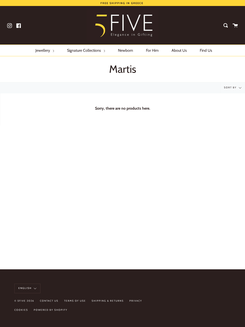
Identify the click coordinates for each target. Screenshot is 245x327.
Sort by (231, 87)
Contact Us (49, 300)
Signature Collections (84, 50)
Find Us (206, 50)
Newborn (125, 50)
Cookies (21, 309)
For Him (152, 50)
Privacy (135, 300)
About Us (179, 50)
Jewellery (43, 50)
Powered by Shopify (50, 309)
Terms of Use (75, 300)
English (25, 288)
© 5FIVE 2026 (24, 300)
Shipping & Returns (108, 300)
